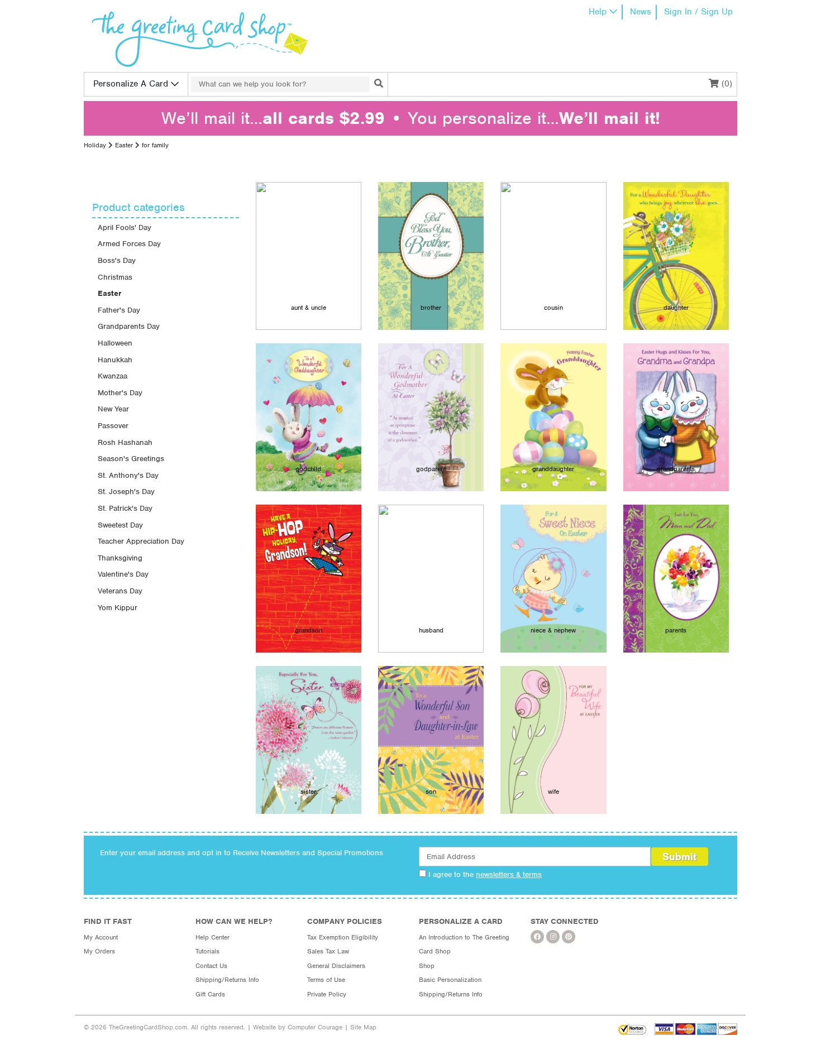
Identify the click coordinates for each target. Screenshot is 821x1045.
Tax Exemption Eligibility (342, 937)
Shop (427, 965)
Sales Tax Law (328, 951)
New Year (113, 409)
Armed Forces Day (129, 243)
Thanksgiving (120, 558)
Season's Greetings (131, 458)
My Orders (99, 951)
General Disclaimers (336, 965)
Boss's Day (117, 260)
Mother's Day (120, 392)
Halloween (115, 343)
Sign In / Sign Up (698, 11)
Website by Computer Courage (297, 1027)
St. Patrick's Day (125, 508)
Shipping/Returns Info (227, 979)
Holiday (95, 145)
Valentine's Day (123, 574)
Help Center (212, 937)
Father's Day (119, 310)
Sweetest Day (120, 525)
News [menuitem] (640, 11)
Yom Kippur (117, 607)
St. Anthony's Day (128, 475)
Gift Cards (210, 994)
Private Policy (326, 994)
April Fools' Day (124, 227)
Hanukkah (115, 360)
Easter (124, 145)
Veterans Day (120, 591)
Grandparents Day (129, 326)
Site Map (363, 1027)
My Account (101, 937)
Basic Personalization (450, 979)
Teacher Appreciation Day (141, 541)
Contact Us (211, 965)
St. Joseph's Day (126, 491)
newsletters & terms (509, 874)
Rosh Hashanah (125, 442)
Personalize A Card (130, 83)
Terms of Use (326, 979)
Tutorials (207, 951)
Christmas (115, 277)
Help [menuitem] (598, 11)
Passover (113, 425)
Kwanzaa (112, 376)
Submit (679, 856)
